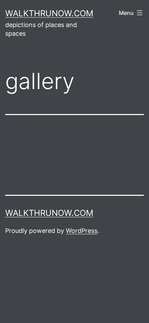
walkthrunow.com (49, 13)
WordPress (81, 230)
